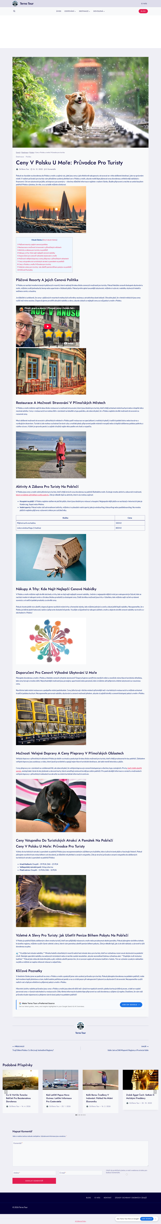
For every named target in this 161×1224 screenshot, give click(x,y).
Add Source (147, 1219)
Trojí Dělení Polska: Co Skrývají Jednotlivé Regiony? (33, 1048)
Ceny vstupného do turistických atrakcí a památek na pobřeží (40, 261)
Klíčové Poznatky (25, 270)
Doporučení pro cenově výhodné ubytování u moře (37, 256)
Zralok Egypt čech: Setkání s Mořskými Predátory (140, 1096)
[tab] (76, 1114)
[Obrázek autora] (17, 169)
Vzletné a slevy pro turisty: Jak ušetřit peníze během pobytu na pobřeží (44, 267)
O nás (144, 3)
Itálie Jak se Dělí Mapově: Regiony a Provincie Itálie (128, 1048)
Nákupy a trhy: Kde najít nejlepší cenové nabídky (36, 253)
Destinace (20, 156)
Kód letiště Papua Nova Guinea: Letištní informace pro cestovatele (59, 1098)
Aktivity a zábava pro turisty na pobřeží (32, 250)
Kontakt (107, 1197)
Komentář (18, 1143)
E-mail (63, 1173)
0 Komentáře (51, 169)
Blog (143, 11)
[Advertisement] (80, 31)
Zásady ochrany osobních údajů (131, 1197)
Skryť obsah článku (50, 240)
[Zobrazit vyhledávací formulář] (14, 11)
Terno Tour (25, 169)
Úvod (58, 11)
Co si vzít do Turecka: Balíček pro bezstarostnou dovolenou (18, 1098)
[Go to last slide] (6, 1091)
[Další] (155, 1091)
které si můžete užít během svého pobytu (32, 495)
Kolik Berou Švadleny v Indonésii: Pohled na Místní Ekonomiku (99, 1098)
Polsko (28, 156)
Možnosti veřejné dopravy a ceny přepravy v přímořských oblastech (43, 258)
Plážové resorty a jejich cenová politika (32, 244)
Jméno (16, 1173)
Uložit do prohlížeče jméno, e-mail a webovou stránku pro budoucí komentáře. (126, 1171)
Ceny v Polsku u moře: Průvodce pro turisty (34, 264)
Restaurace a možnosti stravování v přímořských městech (39, 247)
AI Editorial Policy (80, 1221)
